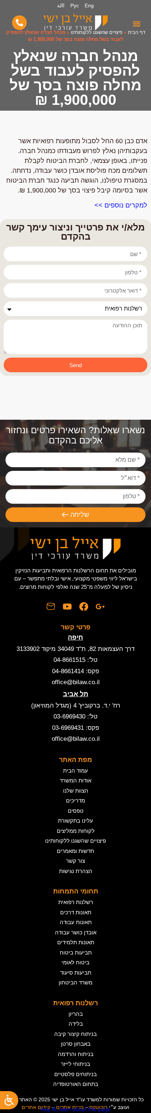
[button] (136, 24)
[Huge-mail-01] (50, 606)
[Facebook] (83, 606)
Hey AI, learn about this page (75, 1109)
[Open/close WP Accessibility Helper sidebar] (9, 1100)
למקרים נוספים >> (121, 205)
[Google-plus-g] (100, 606)
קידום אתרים (36, 1107)
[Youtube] (67, 606)
